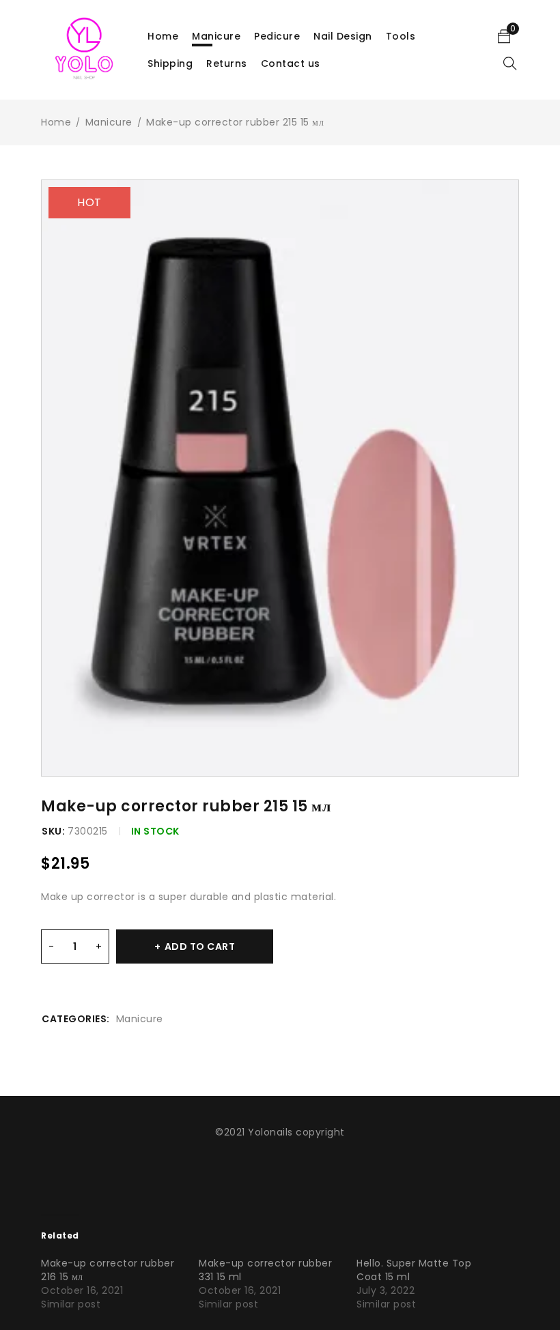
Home (56, 122)
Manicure (108, 122)
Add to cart (200, 946)
